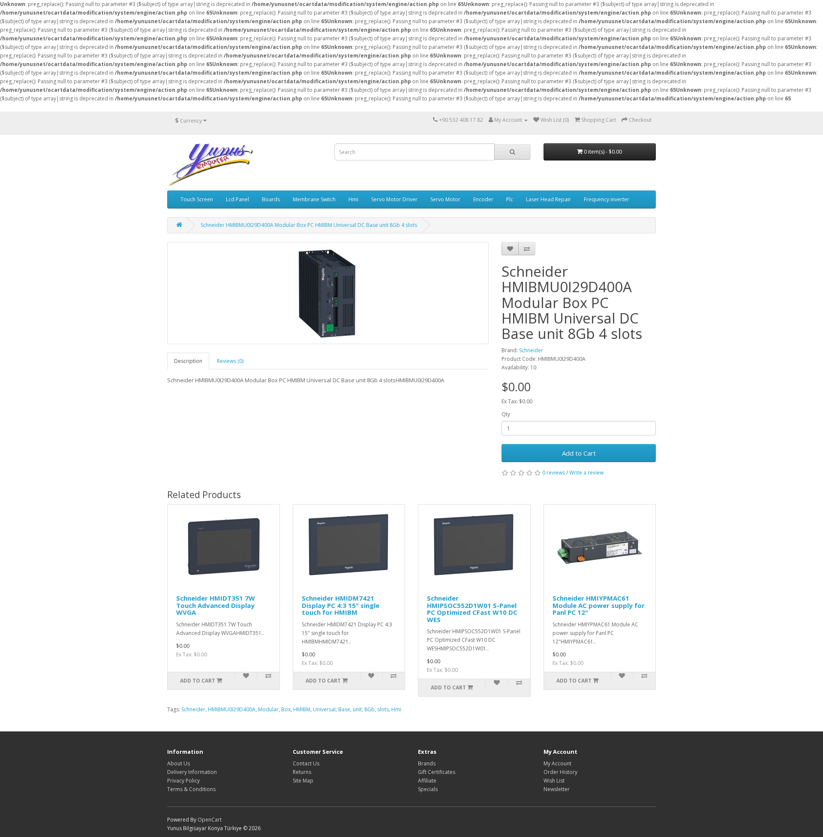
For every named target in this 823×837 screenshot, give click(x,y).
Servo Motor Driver (394, 199)
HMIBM (301, 709)
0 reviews (553, 472)
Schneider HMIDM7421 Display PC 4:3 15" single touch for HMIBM (340, 605)
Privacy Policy (183, 780)
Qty (506, 414)
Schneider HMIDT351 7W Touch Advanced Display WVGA (215, 605)
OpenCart (210, 819)
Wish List (554, 780)
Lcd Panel (237, 199)
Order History (560, 772)
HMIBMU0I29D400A (231, 709)
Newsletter (557, 789)
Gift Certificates (436, 772)
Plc (509, 199)
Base (344, 709)
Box (286, 709)
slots (383, 709)
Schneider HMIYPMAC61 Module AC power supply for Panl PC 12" (599, 605)
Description (188, 361)
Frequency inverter (606, 199)
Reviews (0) (230, 361)
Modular (268, 709)
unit (357, 709)
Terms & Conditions (191, 789)
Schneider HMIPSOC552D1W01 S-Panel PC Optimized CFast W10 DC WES (472, 609)
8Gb (369, 709)
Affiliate (427, 780)
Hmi (353, 199)
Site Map (303, 780)
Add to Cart (579, 453)
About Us (178, 763)
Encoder (483, 199)
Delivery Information (192, 772)
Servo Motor (445, 199)
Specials (428, 789)
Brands (427, 763)
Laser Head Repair (548, 199)
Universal (324, 709)
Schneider (531, 350)
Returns (302, 772)
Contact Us (306, 763)
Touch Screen (196, 199)
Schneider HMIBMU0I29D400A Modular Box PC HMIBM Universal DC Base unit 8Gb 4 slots (309, 225)
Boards (271, 199)
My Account (557, 763)
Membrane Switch (314, 199)
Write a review (586, 472)
